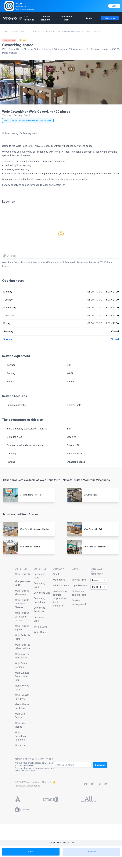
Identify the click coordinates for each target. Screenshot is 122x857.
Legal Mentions (80, 585)
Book (30, 851)
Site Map (35, 782)
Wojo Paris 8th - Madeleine (96, 547)
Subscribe (100, 765)
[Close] (2, 6)
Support (46, 782)
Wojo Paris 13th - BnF (93, 529)
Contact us (91, 851)
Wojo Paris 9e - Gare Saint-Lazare (23, 617)
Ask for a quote (61, 585)
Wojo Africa (40, 632)
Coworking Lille (42, 592)
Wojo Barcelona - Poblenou (21, 736)
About (56, 574)
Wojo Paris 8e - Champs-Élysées (23, 604)
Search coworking (20, 31)
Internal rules (79, 579)
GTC (74, 574)
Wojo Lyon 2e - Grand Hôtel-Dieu (23, 676)
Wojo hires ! (59, 579)
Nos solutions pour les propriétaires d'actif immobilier (60, 598)
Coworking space (92, 495)
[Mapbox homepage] (9, 256)
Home (4, 31)
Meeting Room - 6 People (31, 495)
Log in (89, 18)
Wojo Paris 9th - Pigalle (30, 547)
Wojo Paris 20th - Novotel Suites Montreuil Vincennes (56, 31)
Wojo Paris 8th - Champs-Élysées (34, 529)
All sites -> (20, 745)
